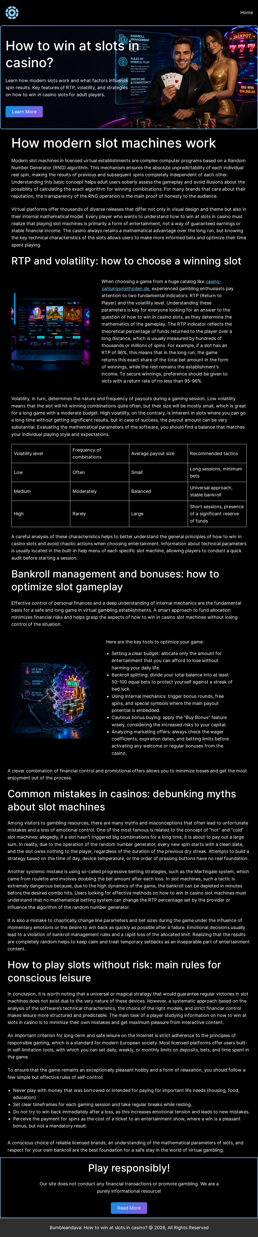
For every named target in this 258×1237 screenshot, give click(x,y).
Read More (129, 1208)
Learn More (24, 111)
